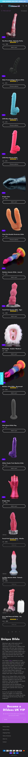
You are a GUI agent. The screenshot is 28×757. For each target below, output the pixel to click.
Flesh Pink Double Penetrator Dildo (13, 234)
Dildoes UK (15, 755)
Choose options (14, 86)
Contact (5, 741)
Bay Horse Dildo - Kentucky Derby (12, 41)
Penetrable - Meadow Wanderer (11, 348)
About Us (5, 738)
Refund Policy (6, 729)
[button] (1, 5)
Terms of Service (7, 735)
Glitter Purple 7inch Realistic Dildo (13, 463)
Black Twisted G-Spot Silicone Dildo (13, 80)
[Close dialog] (21, 363)
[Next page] (19, 631)
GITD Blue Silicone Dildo (10, 118)
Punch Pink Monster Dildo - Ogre (12, 309)
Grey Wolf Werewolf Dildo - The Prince (12, 617)
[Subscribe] (23, 719)
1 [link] (8, 631)
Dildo (10, 660)
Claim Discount (12, 382)
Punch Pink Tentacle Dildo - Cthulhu (13, 538)
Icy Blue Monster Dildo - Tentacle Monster (12, 578)
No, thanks (12, 390)
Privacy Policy (6, 726)
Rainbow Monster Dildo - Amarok (12, 272)
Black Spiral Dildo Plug (9, 425)
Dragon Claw (6, 196)
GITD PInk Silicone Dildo (10, 157)
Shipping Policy (6, 732)
